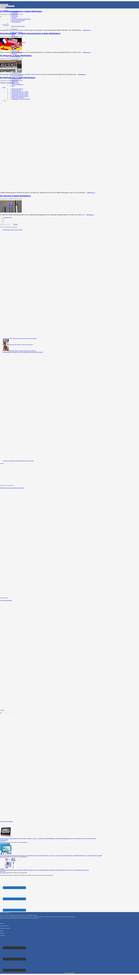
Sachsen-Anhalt (16, 51)
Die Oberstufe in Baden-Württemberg (15, 196)
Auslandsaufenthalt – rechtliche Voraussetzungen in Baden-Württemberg (30, 33)
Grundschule (15, 59)
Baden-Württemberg (17, 32)
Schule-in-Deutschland (6, 2)
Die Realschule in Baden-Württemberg (16, 56)
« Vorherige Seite (7, 217)
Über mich (2, 923)
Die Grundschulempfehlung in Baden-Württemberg (21, 11)
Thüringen (14, 54)
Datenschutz (2, 935)
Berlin (13, 35)
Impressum (2, 933)
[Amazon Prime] (4, 839)
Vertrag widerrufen (69, 973)
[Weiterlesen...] (87, 30)
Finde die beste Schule (4, 925)
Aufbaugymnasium (16, 72)
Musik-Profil (15, 81)
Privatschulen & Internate (5, 928)
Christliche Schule (16, 78)
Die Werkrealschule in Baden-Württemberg (17, 78)
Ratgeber (2, 930)
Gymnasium (15, 13)
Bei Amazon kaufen (4, 842)
